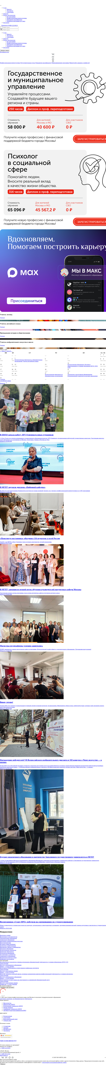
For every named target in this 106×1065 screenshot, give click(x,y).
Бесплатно (6, 22)
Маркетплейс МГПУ (9, 1004)
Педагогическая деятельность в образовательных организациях (54, 375)
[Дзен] (53, 61)
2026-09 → (9, 351)
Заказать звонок (5, 50)
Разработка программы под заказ (16, 21)
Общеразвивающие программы (60, 63)
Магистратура (7, 1003)
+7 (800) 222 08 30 (5, 1048)
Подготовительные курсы (27, 63)
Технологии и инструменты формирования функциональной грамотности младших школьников (83, 375)
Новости (9, 9)
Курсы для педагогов (9, 15)
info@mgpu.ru (4, 1055)
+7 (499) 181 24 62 (5, 1054)
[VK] (53, 54)
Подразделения (7, 1016)
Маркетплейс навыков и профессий (79, 63)
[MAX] (53, 59)
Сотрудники (10, 12)
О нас (5, 7)
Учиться (2, 317)
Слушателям (6, 1026)
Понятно (3, 1064)
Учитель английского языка (30, 361)
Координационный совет (10, 1019)
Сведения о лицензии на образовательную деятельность (16, 998)
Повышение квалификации (14, 19)
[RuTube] (53, 57)
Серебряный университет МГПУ (12, 1009)
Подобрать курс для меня (7, 987)
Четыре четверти (8, 1007)
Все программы (11, 16)
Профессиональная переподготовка (17, 18)
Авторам (5, 1027)
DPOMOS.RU (7, 1029)
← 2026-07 (3, 351)
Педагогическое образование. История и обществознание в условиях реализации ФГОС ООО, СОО (83, 366)
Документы (10, 10)
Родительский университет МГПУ (13, 1006)
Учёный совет (7, 1020)
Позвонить (9, 25)
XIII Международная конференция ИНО (14, 1010)
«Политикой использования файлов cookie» (54, 1062)
